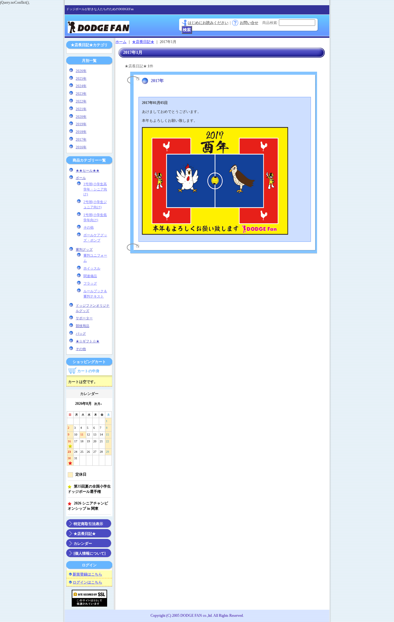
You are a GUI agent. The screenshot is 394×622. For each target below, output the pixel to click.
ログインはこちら (87, 582)
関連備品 (90, 276)
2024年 (81, 86)
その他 (88, 227)
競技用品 (82, 326)
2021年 (81, 109)
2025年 (81, 78)
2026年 (81, 71)
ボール (81, 178)
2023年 (81, 93)
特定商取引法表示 (88, 524)
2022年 (81, 101)
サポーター (84, 318)
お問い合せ (249, 23)
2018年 (81, 132)
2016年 (81, 147)
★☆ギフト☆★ (87, 341)
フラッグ (90, 283)
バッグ (81, 333)
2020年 (81, 116)
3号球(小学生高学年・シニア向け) (95, 189)
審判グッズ (84, 249)
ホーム (121, 42)
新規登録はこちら (87, 574)
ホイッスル (91, 268)
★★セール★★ (87, 170)
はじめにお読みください (208, 23)
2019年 (81, 124)
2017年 (81, 139)
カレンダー (83, 543)
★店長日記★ (85, 534)
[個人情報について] (90, 553)
